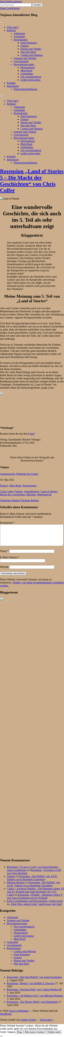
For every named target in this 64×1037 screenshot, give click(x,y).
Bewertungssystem (24, 64)
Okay (19, 1032)
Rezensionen (20, 39)
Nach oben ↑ (47, 1019)
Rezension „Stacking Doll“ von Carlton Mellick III (34, 989)
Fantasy (24, 45)
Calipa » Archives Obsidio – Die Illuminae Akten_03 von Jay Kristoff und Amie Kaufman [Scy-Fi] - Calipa (35, 891)
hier (32, 433)
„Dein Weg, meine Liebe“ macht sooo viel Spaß (36, 904)
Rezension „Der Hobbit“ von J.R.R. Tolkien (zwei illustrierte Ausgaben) (32, 878)
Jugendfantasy (31, 491)
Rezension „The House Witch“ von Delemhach (32, 1001)
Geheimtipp (26, 73)
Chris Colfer (6, 491)
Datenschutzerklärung (25, 89)
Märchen (31, 494)
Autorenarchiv (8, 473)
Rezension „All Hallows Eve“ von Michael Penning (35, 995)
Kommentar (7, 522)
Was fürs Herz (28, 52)
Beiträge (11, 30)
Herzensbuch (27, 67)
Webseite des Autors (27, 473)
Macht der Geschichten (12, 494)
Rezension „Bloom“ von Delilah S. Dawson (30, 983)
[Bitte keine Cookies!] (1, 1036)
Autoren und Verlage (25, 58)
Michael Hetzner (16, 882)
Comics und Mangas (31, 55)
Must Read (26, 70)
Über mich (12, 27)
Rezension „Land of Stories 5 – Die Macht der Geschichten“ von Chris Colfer (31, 180)
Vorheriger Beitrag (10, 500)
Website (4, 566)
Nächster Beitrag (30, 500)
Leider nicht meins (30, 79)
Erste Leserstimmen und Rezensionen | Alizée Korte (35, 901)
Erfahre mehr (54, 1032)
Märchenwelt (44, 494)
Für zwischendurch (30, 76)
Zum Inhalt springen (11, 1)
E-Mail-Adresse (9, 557)
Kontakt (11, 82)
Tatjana (11, 876)
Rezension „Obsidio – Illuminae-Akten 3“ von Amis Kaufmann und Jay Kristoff (35, 896)
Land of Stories (49, 491)
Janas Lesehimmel (10, 8)
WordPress (6, 1013)
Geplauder (19, 36)
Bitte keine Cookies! (35, 1032)
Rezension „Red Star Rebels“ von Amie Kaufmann (34, 977)
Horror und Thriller (30, 48)
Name (4, 551)
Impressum (13, 86)
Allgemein (19, 33)
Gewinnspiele (21, 61)
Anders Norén (28, 1019)
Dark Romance (28, 42)
